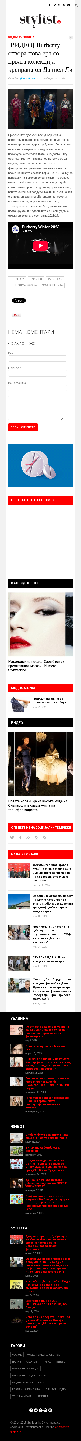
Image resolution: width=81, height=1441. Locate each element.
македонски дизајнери (29, 1375)
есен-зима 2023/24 (23, 285)
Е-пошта (14, 368)
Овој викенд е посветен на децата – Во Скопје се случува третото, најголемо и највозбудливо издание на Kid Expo (47, 1202)
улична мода (22, 1396)
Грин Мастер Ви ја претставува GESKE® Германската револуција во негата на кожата (47, 1102)
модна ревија (52, 285)
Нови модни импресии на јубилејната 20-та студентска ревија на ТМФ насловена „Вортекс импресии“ (52, 934)
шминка (42, 1396)
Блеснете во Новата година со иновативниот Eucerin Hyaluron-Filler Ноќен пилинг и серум (47, 1083)
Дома (10, 5)
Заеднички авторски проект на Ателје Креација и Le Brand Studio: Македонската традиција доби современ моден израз (53, 903)
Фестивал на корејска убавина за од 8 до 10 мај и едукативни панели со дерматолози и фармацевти (47, 1031)
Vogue (17, 1354)
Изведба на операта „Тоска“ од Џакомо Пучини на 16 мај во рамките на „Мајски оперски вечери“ (47, 1321)
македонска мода (25, 1368)
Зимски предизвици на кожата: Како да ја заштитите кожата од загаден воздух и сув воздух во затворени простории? (48, 1063)
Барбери (36, 279)
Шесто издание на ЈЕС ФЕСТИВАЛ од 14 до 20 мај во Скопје (46, 1304)
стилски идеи (56, 1389)
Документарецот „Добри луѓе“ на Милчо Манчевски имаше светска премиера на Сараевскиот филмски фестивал (52, 872)
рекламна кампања (26, 1389)
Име (11, 353)
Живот (10, 16)
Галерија (12, 26)
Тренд (46, 1361)
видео (61, 1361)
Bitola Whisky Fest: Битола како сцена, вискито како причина (46, 1136)
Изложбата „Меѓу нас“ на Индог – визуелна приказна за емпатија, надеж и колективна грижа (48, 1286)
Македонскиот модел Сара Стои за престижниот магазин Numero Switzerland (36, 666)
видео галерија (21, 37)
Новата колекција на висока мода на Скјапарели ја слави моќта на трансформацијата (37, 805)
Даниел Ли (55, 279)
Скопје (31, 1361)
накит (42, 1382)
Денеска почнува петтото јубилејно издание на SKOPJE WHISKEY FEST (46, 1183)
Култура (27, 16)
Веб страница (17, 382)
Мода (24, 5)
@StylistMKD (30, 78)
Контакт (46, 26)
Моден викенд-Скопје (43, 1354)
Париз (16, 1361)
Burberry (17, 279)
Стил (38, 5)
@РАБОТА (45, 16)
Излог (29, 26)
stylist (15, 78)
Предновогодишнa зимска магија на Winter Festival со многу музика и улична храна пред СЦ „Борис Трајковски (46, 1165)
